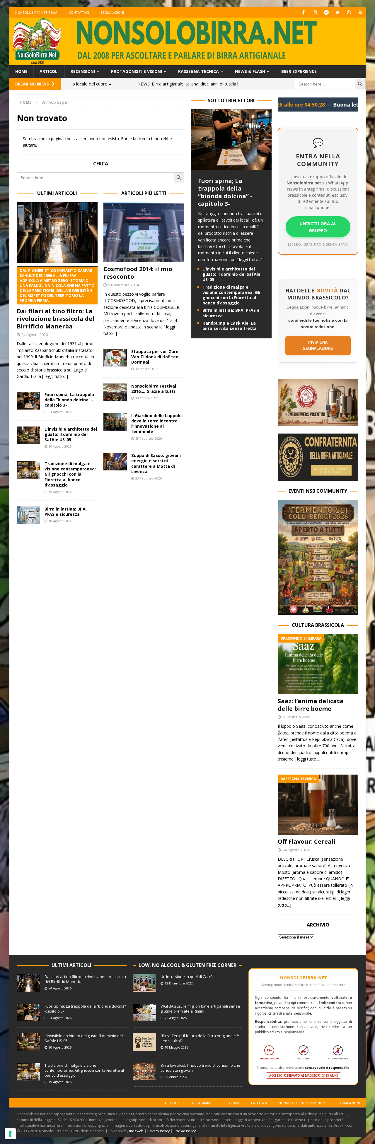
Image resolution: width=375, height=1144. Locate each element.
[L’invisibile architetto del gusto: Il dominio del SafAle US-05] (28, 435)
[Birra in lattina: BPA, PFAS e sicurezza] (28, 515)
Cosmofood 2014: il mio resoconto (137, 272)
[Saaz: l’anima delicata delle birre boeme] (318, 664)
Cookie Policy (184, 1130)
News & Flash (250, 71)
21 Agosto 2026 (60, 412)
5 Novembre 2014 (123, 284)
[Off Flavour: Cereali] (318, 805)
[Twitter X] (338, 12)
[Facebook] (303, 12)
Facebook (171, 1103)
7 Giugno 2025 (176, 1017)
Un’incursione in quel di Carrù (187, 976)
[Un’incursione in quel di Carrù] (144, 983)
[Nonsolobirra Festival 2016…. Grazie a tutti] (115, 392)
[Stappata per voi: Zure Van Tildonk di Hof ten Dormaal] (115, 358)
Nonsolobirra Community (302, 1103)
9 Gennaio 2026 (296, 717)
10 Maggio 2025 (176, 1047)
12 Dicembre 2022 (179, 983)
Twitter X (258, 1103)
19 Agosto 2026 (60, 491)
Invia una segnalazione (318, 345)
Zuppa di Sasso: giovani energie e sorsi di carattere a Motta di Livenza (156, 463)
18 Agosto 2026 (60, 521)
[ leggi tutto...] (55, 376)
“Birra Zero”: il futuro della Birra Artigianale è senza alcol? (200, 1038)
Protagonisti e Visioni (136, 71)
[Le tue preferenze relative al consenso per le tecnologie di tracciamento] (10, 1133)
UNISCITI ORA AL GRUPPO (317, 226)
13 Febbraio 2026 (148, 438)
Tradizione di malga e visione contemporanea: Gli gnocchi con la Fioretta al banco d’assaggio (70, 474)
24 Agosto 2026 (34, 334)
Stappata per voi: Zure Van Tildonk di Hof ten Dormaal (154, 357)
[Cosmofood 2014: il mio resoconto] (143, 232)
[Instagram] (315, 12)
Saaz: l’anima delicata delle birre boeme (311, 705)
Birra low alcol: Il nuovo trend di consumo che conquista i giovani (200, 1068)
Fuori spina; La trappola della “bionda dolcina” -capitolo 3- (69, 400)
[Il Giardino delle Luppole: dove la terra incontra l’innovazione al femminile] (115, 422)
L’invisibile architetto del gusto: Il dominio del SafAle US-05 (71, 434)
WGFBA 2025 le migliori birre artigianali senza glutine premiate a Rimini (200, 1008)
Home (21, 71)
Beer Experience (299, 71)
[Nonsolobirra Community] (349, 12)
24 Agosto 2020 (295, 849)
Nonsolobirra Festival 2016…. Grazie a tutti (153, 388)
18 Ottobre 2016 (147, 398)
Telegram (230, 1103)
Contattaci (79, 12)
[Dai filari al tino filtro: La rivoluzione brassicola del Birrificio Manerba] (57, 232)
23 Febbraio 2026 (148, 478)
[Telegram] (326, 12)
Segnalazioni (112, 12)
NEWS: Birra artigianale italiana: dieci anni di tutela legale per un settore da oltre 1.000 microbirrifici (179, 84)
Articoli (49, 71)
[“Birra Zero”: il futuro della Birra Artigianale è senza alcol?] (144, 1042)
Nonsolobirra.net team (36, 12)
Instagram (200, 1103)
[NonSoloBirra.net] (187, 62)
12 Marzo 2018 (146, 369)
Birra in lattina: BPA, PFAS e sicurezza (66, 511)
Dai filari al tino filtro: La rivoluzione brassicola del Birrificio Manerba (56, 299)
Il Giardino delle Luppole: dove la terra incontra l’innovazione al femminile (157, 423)
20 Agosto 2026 (60, 446)
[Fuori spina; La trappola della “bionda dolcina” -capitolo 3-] (28, 401)
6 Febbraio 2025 (177, 1077)
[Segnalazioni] (360, 12)
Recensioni (83, 71)
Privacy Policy (158, 1130)
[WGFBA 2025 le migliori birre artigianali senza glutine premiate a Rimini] (144, 1012)
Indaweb (136, 1130)
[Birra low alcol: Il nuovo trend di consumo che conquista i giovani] (144, 1071)
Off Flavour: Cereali (307, 841)
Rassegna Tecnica (198, 71)
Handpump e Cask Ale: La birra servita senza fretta (229, 325)
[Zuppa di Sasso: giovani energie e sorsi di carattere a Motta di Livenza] (115, 461)
